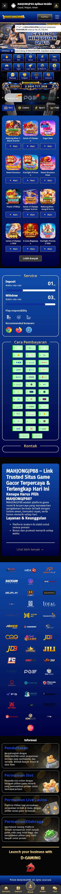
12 (40, 47)
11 (38, 47)
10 (36, 47)
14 (45, 47)
